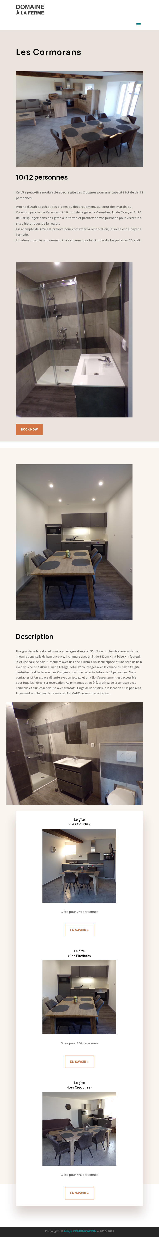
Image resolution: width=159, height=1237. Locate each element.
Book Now (29, 429)
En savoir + (79, 930)
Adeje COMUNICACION (80, 1231)
